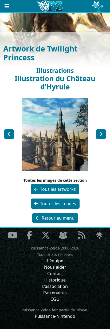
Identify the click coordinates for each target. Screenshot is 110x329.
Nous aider (55, 267)
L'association (55, 286)
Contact (55, 273)
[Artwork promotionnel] (101, 134)
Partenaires (55, 293)
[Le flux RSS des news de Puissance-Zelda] (81, 235)
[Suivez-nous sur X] (45, 235)
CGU (55, 299)
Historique (55, 280)
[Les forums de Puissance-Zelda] (63, 236)
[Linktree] (99, 236)
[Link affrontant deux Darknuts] (9, 134)
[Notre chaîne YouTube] (12, 235)
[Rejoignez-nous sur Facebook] (29, 235)
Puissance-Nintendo (55, 316)
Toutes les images (57, 204)
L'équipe (55, 261)
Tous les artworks (57, 189)
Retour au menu (57, 218)
